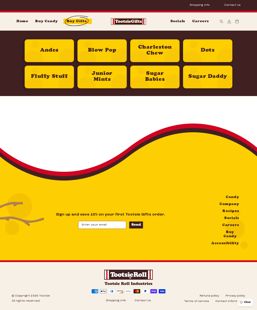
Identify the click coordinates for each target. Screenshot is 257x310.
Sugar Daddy (207, 76)
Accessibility (225, 243)
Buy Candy (230, 234)
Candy (232, 197)
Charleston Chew (155, 50)
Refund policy (209, 295)
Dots (208, 50)
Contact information (230, 301)
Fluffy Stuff (49, 76)
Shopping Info (200, 5)
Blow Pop (102, 50)
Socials (231, 218)
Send (136, 225)
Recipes (230, 211)
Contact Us (232, 5)
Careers (230, 225)
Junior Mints (102, 76)
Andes (49, 50)
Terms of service (196, 301)
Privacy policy (235, 295)
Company (229, 204)
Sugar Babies (155, 76)
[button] (221, 21)
